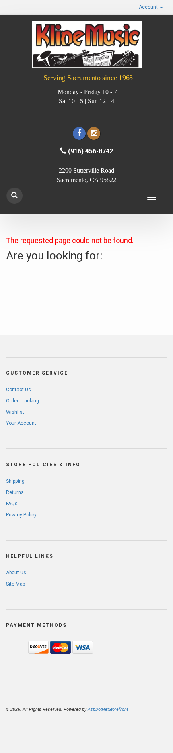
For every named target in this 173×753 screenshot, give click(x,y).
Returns (15, 492)
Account (149, 7)
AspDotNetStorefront (108, 709)
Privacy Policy (21, 515)
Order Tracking (22, 401)
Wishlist (15, 412)
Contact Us (18, 389)
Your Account (21, 423)
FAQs (12, 503)
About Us (16, 572)
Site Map (15, 584)
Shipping (15, 481)
